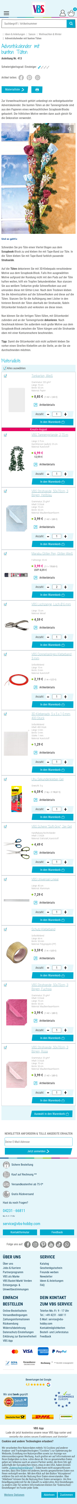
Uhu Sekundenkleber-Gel (48, 779)
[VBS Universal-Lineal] (16, 900)
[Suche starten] (71, 23)
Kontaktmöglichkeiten (52, 1328)
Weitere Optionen (14, 1495)
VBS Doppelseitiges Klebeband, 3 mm (52, 656)
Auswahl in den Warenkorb (49, 1114)
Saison (31, 34)
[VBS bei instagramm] (35, 1244)
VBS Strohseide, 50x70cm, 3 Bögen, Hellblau (50, 493)
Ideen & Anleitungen (15, 34)
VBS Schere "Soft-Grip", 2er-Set (52, 827)
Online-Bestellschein (15, 1310)
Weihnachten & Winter (50, 34)
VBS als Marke (11, 1276)
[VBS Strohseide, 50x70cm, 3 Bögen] (16, 518)
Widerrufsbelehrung (14, 1328)
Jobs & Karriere (12, 1268)
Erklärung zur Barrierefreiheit (20, 1336)
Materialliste (12, 89)
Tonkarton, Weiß (42, 376)
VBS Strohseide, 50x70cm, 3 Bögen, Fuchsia (50, 987)
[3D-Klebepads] (16, 742)
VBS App (8, 1340)
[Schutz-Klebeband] (16, 953)
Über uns (8, 1263)
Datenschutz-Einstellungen (18, 1332)
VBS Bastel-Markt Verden (17, 1280)
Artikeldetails (47, 405)
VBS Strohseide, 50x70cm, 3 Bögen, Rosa (50, 1049)
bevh (16, 1394)
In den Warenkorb (50, 422)
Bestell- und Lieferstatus (54, 1332)
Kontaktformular (20, 1232)
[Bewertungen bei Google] (38, 1382)
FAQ (42, 1285)
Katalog (44, 1263)
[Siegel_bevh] (15, 1401)
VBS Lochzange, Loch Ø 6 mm (51, 604)
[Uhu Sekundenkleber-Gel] (16, 799)
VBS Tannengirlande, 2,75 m (50, 435)
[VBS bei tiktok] (58, 1244)
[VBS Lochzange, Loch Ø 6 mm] (16, 625)
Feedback (57, 1232)
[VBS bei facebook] (27, 1244)
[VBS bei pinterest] (43, 1244)
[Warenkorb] (71, 13)
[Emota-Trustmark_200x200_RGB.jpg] (64, 1399)
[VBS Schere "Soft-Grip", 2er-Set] (16, 849)
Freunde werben (49, 1272)
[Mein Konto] (62, 13)
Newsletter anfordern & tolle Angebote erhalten (39, 1133)
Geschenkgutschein (51, 1268)
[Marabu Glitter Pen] (16, 575)
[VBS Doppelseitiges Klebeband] (16, 680)
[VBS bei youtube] (51, 1244)
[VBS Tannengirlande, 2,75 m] (16, 459)
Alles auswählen (16, 368)
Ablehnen (49, 1495)
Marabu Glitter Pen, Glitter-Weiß (52, 554)
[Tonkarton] (16, 400)
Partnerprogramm (13, 1272)
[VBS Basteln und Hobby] (38, 8)
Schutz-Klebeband (43, 929)
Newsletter (46, 1276)
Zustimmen (66, 1495)
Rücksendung (10, 1323)
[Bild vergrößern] (69, 129)
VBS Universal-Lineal (45, 879)
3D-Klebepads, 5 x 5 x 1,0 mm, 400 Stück (51, 716)
